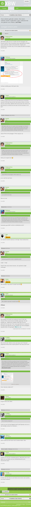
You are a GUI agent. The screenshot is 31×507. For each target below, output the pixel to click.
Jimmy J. (7, 435)
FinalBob (7, 337)
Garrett (7, 396)
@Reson (3, 305)
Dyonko (7, 118)
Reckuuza (7, 57)
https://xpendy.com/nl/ (6, 367)
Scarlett (2, 115)
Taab (6, 234)
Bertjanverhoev (8, 36)
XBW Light (3, 502)
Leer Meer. (18, 22)
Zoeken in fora (6, 11)
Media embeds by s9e (16, 505)
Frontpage (4, 8)
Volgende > (7, 33)
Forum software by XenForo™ (6, 505)
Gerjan (7, 279)
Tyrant (6, 293)
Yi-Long (7, 472)
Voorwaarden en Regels (20, 504)
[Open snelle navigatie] (30, 15)
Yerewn (7, 95)
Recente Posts (15, 11)
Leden (17, 8)
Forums (11, 8)
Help (29, 502)
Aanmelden (27, 1)
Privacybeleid (28, 504)
